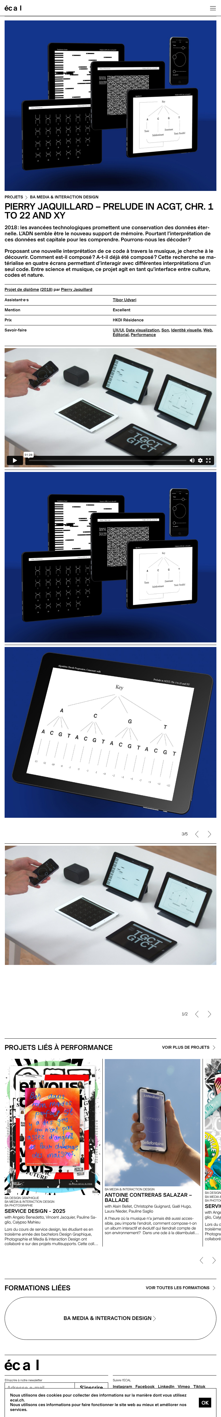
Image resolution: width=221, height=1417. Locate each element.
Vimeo (184, 1386)
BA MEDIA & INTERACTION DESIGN (64, 197)
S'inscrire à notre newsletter (23, 1380)
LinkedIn (166, 1386)
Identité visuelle (186, 330)
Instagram (122, 1386)
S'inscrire (91, 1388)
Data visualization (142, 330)
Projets (14, 197)
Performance (143, 335)
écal (22, 1365)
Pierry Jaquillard (76, 289)
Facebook (145, 1386)
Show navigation (213, 8)
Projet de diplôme (22, 289)
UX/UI (118, 330)
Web (207, 330)
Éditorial (121, 335)
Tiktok (199, 1386)
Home (13, 8)
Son (165, 330)
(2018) (46, 289)
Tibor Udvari (124, 300)
